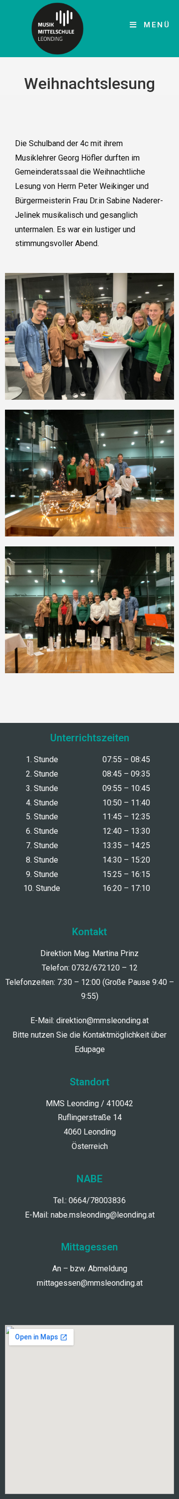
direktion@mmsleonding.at (102, 1020)
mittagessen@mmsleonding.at (90, 1283)
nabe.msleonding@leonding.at (103, 1215)
